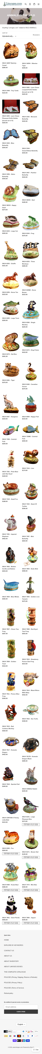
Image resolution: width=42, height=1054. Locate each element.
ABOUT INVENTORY (11, 961)
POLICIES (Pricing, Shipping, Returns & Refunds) (20, 977)
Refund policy (8, 993)
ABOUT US (8, 956)
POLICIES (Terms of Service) (14, 988)
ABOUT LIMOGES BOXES (13, 966)
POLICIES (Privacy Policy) (13, 982)
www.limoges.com (18, 1047)
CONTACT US (9, 950)
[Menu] (38, 4)
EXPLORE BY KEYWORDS (13, 945)
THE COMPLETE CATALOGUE (15, 972)
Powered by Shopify (28, 1047)
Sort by (5, 33)
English (20, 1024)
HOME (6, 940)
